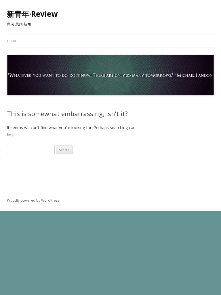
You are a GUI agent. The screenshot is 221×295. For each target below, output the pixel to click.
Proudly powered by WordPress (33, 200)
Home (12, 41)
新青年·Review (32, 14)
